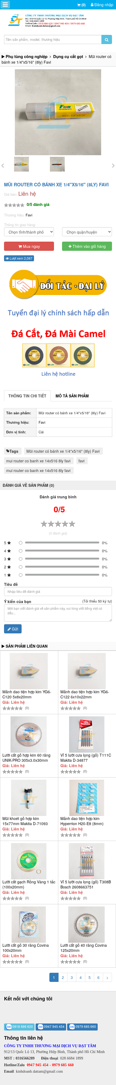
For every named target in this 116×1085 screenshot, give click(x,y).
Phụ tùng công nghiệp (26, 56)
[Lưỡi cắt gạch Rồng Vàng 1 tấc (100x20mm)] (28, 861)
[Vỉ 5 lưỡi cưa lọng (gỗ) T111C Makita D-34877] (86, 734)
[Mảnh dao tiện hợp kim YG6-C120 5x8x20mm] (28, 671)
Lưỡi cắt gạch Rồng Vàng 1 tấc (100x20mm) (28, 884)
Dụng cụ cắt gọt (68, 56)
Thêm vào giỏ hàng (88, 246)
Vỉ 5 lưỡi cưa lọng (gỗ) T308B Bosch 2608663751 (85, 884)
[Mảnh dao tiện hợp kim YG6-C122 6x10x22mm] (86, 671)
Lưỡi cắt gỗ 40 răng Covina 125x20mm (83, 947)
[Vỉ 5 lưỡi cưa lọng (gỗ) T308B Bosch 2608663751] (86, 861)
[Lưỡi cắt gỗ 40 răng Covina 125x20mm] (86, 924)
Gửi (14, 629)
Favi (29, 214)
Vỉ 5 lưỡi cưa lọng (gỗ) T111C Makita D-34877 (85, 757)
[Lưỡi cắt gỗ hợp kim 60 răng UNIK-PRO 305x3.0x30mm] (28, 734)
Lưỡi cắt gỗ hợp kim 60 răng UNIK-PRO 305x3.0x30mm (26, 757)
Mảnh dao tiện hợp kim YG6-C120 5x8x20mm (26, 694)
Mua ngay (31, 246)
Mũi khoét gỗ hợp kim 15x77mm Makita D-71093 (25, 821)
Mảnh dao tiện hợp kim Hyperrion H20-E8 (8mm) (82, 821)
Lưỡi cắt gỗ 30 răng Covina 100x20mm (25, 947)
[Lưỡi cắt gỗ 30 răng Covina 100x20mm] (28, 924)
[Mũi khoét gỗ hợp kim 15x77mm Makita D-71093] (28, 798)
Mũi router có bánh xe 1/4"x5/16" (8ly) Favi (63, 451)
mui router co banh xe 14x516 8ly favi (38, 460)
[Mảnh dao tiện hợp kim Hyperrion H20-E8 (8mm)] (86, 798)
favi (81, 460)
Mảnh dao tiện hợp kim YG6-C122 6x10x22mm (84, 694)
